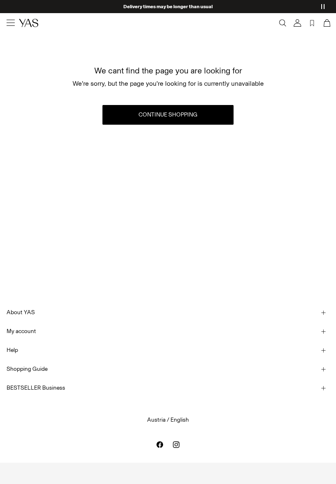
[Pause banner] (322, 6)
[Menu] (11, 23)
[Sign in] (297, 23)
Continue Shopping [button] (168, 114)
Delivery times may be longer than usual (168, 6)
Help (12, 350)
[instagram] (176, 445)
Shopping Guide (27, 368)
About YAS (21, 312)
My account (21, 331)
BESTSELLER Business (36, 387)
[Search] (283, 23)
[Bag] (326, 23)
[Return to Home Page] (29, 23)
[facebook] (160, 445)
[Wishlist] (312, 23)
